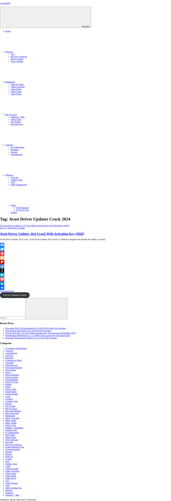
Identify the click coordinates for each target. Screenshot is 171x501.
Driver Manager (12, 375)
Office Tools (16, 119)
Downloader (10, 370)
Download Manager (13, 367)
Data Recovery (17, 124)
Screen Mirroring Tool (14, 447)
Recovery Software (19, 56)
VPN (13, 182)
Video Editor (16, 89)
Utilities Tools (16, 180)
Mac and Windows (13, 411)
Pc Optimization (17, 147)
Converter (9, 363)
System (8, 459)
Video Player (16, 94)
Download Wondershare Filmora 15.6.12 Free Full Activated (31, 338)
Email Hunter (11, 392)
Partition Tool (11, 430)
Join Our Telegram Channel (14, 295)
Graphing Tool (11, 401)
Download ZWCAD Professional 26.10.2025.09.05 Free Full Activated (35, 328)
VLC (13, 54)
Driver (8, 372)
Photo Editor (10, 437)
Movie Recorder (12, 413)
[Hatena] (85, 275)
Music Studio (11, 423)
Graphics (9, 399)
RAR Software (11, 440)
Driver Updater (17, 59)
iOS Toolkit (16, 122)
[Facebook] (85, 245)
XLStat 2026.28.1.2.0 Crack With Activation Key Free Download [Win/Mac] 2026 (40, 333)
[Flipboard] (85, 262)
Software (9, 52)
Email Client (10, 389)
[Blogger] (85, 258)
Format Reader (11, 394)
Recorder (9, 442)
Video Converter (18, 87)
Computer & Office (13, 360)
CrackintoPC (5, 3)
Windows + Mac (18, 117)
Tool (7, 461)
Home (8, 31)
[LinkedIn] (85, 283)
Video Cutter (16, 92)
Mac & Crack (11, 115)
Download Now (7, 291)
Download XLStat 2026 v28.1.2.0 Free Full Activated (28, 331)
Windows (9, 175)
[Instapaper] (85, 270)
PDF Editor (10, 435)
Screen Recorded (12, 449)
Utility (13, 205)
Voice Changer (17, 61)
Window (9, 490)
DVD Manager (22, 208)
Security (14, 152)
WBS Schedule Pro (19, 185)
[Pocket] (85, 279)
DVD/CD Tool (22, 210)
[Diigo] (85, 266)
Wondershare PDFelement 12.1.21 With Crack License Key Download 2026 (37, 335)
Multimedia (10, 82)
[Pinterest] (85, 253)
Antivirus (9, 145)
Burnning (15, 150)
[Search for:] (12, 318)
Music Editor (10, 420)
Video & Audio (17, 84)
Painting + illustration (14, 428)
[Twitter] (85, 249)
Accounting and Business (16, 348)
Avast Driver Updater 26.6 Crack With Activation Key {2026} (42, 233)
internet (8, 404)
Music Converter (12, 418)
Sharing (8, 454)
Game (7, 396)
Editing (14, 212)
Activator (15, 177)
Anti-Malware (17, 154)
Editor (8, 387)
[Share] (85, 288)
